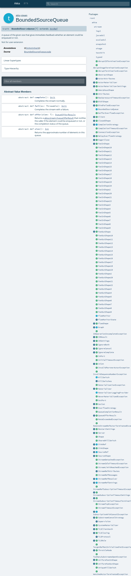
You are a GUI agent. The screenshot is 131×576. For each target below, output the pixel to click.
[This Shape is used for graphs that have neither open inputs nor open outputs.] (97, 121)
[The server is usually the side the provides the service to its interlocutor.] (97, 433)
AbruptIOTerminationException (114, 61)
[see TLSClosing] (97, 140)
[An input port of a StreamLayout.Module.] (97, 356)
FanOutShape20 (105, 277)
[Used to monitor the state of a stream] (97, 316)
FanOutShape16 (105, 258)
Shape (101, 437)
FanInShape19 (105, 182)
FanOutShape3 (105, 289)
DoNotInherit (32, 48)
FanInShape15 (105, 167)
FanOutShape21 (105, 281)
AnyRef (54, 28)
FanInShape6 (104, 216)
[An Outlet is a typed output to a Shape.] (94, 404)
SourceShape (104, 456)
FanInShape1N (105, 186)
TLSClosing (103, 533)
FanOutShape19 (105, 270)
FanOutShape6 (105, 300)
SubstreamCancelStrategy (111, 518)
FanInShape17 (105, 174)
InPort (101, 356)
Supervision (104, 521)
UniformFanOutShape (108, 564)
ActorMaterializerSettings (112, 86)
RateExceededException (110, 419)
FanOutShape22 (105, 285)
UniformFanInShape (107, 560)
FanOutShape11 (105, 239)
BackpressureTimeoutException (114, 98)
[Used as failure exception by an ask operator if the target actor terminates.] (97, 571)
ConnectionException (108, 132)
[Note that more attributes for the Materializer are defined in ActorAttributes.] (94, 94)
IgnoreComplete (106, 352)
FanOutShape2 (105, 274)
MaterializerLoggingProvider (113, 393)
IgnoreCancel (105, 348)
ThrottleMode (105, 550)
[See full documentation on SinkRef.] (94, 444)
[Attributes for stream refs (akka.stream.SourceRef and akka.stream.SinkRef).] (97, 471)
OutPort (102, 400)
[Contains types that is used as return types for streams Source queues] (94, 415)
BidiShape (103, 101)
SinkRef (102, 444)
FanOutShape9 (105, 312)
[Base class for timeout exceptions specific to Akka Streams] (97, 508)
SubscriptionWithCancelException (110, 514)
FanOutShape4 (105, 293)
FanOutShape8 (105, 308)
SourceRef (103, 452)
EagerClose (103, 140)
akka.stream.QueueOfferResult (59, 118)
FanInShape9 (104, 228)
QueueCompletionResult (110, 412)
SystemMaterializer (108, 525)
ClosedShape (104, 121)
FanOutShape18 (105, 266)
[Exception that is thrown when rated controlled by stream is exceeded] (97, 419)
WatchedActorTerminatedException (110, 574)
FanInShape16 (105, 170)
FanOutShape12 (105, 243)
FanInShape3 (104, 205)
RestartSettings (106, 429)
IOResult (102, 337)
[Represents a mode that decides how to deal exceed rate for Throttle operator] (97, 550)
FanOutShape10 (105, 235)
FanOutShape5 (105, 297)
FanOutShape (104, 232)
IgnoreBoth (103, 345)
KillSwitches (105, 381)
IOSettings (103, 341)
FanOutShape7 (105, 304)
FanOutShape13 (105, 247)
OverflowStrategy (107, 408)
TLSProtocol (104, 537)
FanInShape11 (105, 151)
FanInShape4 (104, 209)
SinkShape (103, 448)
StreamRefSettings (107, 483)
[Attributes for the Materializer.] (97, 79)
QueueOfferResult (107, 415)
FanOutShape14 (105, 251)
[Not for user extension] (97, 393)
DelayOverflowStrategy (110, 136)
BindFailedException (108, 105)
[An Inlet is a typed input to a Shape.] (94, 364)
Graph (101, 327)
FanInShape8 (104, 224)
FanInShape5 (104, 213)
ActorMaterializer (107, 82)
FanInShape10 (105, 147)
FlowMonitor (104, 316)
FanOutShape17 (105, 262)
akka (18, 15)
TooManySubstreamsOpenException (110, 557)
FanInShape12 (105, 155)
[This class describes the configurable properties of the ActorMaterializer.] (97, 86)
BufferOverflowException (111, 113)
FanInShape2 (104, 190)
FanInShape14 (105, 163)
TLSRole (102, 540)
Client (101, 117)
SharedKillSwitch (107, 440)
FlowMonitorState (107, 320)
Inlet (101, 364)
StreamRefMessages (107, 475)
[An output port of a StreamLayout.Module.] (97, 400)
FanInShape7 (104, 220)
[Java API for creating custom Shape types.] (97, 75)
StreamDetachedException (111, 460)
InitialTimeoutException (111, 360)
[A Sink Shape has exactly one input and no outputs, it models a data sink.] (97, 448)
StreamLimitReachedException (113, 467)
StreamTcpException (108, 504)
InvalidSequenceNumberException (110, 374)
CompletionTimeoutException (112, 128)
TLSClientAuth (105, 529)
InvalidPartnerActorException (114, 368)
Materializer (105, 389)
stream (24, 15)
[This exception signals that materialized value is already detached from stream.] (97, 460)
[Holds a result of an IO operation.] (97, 337)
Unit (52, 97)
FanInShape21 (105, 197)
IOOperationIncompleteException (110, 334)
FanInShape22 (105, 201)
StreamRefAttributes (108, 471)
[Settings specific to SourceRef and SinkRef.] (97, 483)
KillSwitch (103, 377)
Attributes (103, 94)
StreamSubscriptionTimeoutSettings (111, 495)
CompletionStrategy (108, 124)
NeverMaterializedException (112, 396)
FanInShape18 (105, 178)
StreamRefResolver (107, 479)
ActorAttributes (106, 79)
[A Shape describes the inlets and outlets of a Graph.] (97, 437)
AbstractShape (105, 75)
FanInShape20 (105, 193)
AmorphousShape (106, 90)
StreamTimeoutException (110, 508)
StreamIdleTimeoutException (112, 463)
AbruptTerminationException (112, 71)
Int (47, 129)
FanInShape (103, 144)
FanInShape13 (105, 159)
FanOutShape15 (105, 255)
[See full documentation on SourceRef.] (94, 452)
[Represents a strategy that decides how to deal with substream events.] (97, 518)
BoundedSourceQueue (108, 109)
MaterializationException (111, 385)
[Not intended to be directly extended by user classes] (97, 327)
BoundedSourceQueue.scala (37, 51)
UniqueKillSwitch (107, 568)
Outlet (101, 404)
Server (101, 433)
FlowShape (103, 323)
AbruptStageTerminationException (110, 68)
